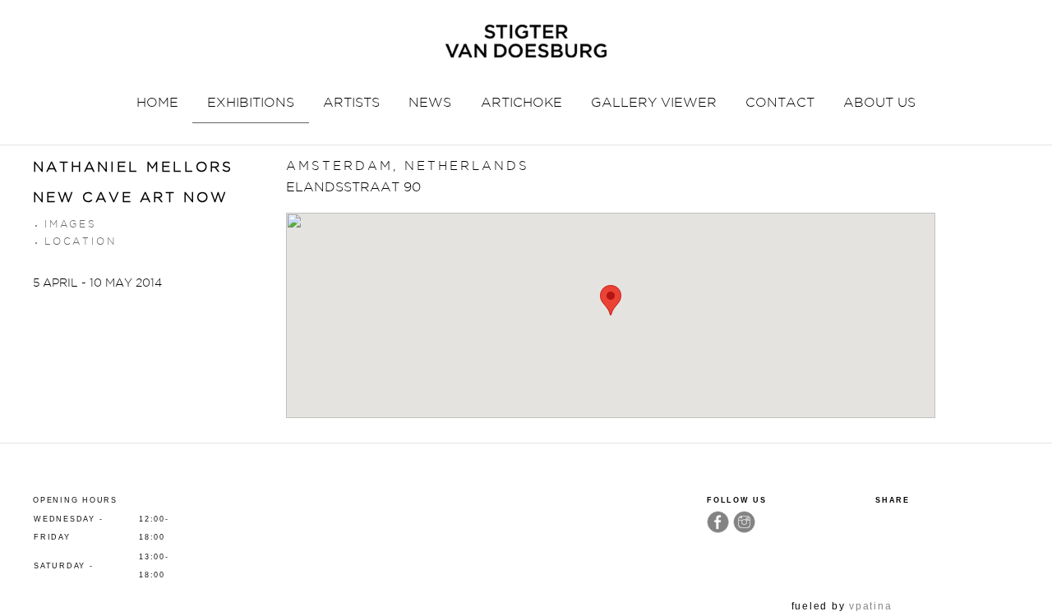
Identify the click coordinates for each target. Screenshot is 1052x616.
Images (70, 223)
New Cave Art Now (130, 197)
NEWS (429, 102)
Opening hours (75, 500)
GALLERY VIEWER (654, 102)
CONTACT (779, 102)
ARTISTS (351, 102)
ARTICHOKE (521, 102)
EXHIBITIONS (250, 102)
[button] (610, 300)
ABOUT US (879, 102)
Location (80, 241)
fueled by (842, 606)
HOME (157, 102)
